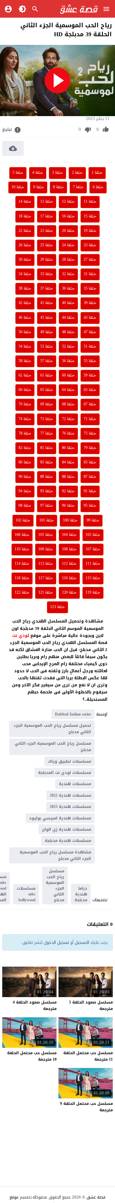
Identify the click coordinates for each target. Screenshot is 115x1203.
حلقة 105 (45, 534)
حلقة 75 (90, 433)
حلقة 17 (46, 216)
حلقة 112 (69, 563)
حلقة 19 (90, 230)
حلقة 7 (78, 187)
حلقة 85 (46, 462)
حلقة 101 (46, 520)
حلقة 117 (45, 578)
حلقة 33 (46, 274)
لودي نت (21, 635)
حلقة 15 (90, 216)
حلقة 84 (68, 462)
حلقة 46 (25, 317)
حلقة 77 (46, 433)
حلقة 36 (68, 288)
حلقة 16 (68, 216)
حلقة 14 (25, 201)
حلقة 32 (68, 274)
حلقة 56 (68, 361)
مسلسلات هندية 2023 (70, 806)
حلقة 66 (25, 390)
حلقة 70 (25, 404)
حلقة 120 (69, 592)
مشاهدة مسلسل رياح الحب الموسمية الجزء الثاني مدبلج (55, 855)
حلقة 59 (90, 375)
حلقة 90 (25, 476)
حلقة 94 (25, 491)
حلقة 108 (69, 549)
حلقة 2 (77, 172)
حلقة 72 (68, 419)
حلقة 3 (57, 172)
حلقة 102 (23, 520)
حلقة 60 (68, 375)
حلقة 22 (25, 230)
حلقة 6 (98, 187)
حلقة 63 (90, 390)
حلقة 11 (90, 201)
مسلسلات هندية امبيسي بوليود (60, 818)
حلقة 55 (90, 361)
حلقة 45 (46, 317)
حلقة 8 (58, 187)
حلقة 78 (25, 433)
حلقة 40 (68, 303)
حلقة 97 (46, 505)
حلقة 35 (90, 288)
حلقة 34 (25, 274)
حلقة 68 (68, 404)
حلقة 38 (25, 288)
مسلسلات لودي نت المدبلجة (64, 772)
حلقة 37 (46, 288)
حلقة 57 (46, 361)
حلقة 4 (37, 172)
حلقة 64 (68, 390)
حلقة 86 (25, 462)
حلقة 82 (25, 448)
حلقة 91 (90, 491)
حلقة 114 (22, 563)
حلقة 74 (25, 419)
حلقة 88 (68, 476)
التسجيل (82, 942)
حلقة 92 (68, 491)
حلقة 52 (68, 346)
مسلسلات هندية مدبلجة (68, 840)
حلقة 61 (46, 375)
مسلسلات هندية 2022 (70, 795)
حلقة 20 (68, 230)
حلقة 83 (90, 462)
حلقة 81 (46, 448)
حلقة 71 (90, 419)
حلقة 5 (17, 172)
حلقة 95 (90, 505)
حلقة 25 (46, 245)
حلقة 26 (25, 245)
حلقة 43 (90, 317)
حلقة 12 (68, 201)
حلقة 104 (69, 534)
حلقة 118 (22, 578)
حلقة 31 (90, 274)
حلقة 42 (25, 303)
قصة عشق (96, 1197)
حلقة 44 (68, 317)
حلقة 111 (93, 563)
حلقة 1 (97, 172)
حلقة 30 (25, 259)
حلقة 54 (25, 346)
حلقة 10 (18, 187)
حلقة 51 (90, 346)
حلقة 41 (46, 303)
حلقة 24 (68, 245)
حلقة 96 (68, 505)
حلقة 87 (90, 476)
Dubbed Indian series (73, 714)
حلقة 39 (90, 303)
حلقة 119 (93, 592)
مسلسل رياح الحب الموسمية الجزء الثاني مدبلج (53, 746)
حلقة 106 (22, 534)
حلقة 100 (70, 520)
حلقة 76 (68, 433)
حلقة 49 (46, 332)
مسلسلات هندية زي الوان (66, 829)
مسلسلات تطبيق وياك (69, 761)
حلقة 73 (46, 419)
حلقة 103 (93, 534)
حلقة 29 (46, 259)
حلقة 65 (46, 390)
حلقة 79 (90, 448)
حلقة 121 (45, 592)
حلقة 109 (45, 549)
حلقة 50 (25, 332)
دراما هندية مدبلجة (80, 894)
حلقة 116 (69, 578)
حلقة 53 (46, 346)
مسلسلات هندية (75, 783)
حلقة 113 (45, 563)
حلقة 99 (93, 520)
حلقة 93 (46, 491)
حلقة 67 (90, 404)
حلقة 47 (90, 332)
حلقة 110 (22, 549)
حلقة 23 (90, 245)
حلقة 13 (46, 201)
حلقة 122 (22, 592)
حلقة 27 (90, 259)
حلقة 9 (38, 187)
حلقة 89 (46, 476)
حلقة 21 (46, 230)
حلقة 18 (25, 216)
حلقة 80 (68, 448)
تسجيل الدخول (56, 942)
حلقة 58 (25, 361)
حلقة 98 (25, 505)
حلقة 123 (57, 607)
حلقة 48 (68, 332)
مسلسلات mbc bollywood (26, 894)
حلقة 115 (93, 578)
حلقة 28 (68, 259)
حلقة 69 (46, 404)
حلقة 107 (93, 549)
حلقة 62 (25, 375)
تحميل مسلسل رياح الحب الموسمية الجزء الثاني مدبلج (52, 728)
